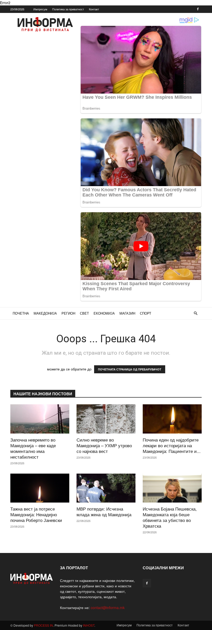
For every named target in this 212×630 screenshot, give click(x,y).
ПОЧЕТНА (21, 313)
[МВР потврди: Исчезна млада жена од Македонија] (106, 488)
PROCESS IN (43, 625)
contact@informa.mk (108, 607)
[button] (195, 313)
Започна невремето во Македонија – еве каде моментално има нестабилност (33, 448)
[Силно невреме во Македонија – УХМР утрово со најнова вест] (106, 419)
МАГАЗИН (127, 313)
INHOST (88, 625)
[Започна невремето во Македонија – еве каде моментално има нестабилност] (39, 419)
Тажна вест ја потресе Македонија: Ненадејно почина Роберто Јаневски (36, 514)
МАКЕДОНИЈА (45, 313)
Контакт (94, 9)
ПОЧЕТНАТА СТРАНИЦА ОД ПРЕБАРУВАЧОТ (129, 369)
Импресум (40, 9)
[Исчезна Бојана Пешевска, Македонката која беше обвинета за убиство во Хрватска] (172, 488)
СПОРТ (145, 313)
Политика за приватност (68, 9)
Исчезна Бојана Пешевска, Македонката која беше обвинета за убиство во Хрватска (170, 517)
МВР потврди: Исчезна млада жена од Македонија (104, 511)
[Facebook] (198, 9)
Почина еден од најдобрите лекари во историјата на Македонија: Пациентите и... (172, 445)
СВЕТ (84, 313)
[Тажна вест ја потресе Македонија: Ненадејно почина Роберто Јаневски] (39, 488)
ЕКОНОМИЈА (104, 313)
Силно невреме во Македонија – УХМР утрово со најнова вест (104, 445)
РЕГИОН (68, 313)
